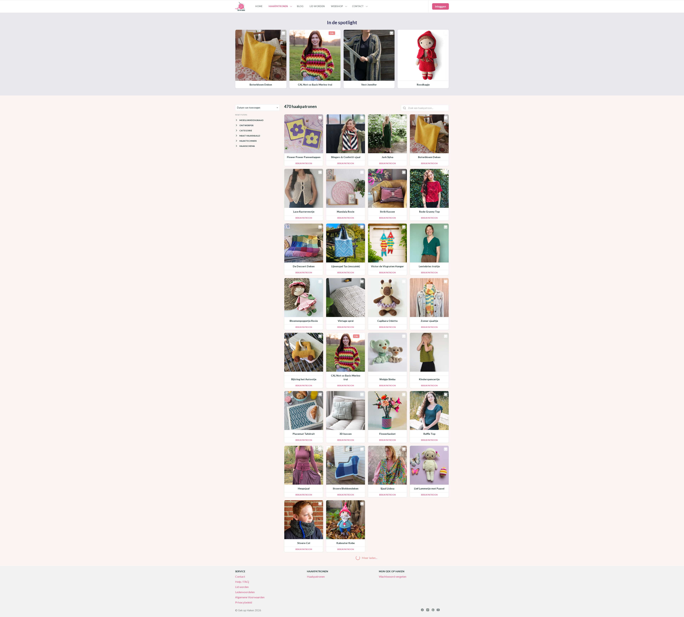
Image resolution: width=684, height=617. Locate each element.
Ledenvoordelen (245, 592)
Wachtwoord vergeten (392, 576)
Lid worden (242, 586)
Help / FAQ (242, 581)
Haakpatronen (316, 576)
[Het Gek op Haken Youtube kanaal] (438, 610)
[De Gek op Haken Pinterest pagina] (433, 610)
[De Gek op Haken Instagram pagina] (427, 610)
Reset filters (241, 115)
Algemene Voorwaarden (250, 597)
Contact (240, 576)
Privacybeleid (243, 602)
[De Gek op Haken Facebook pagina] (422, 610)
